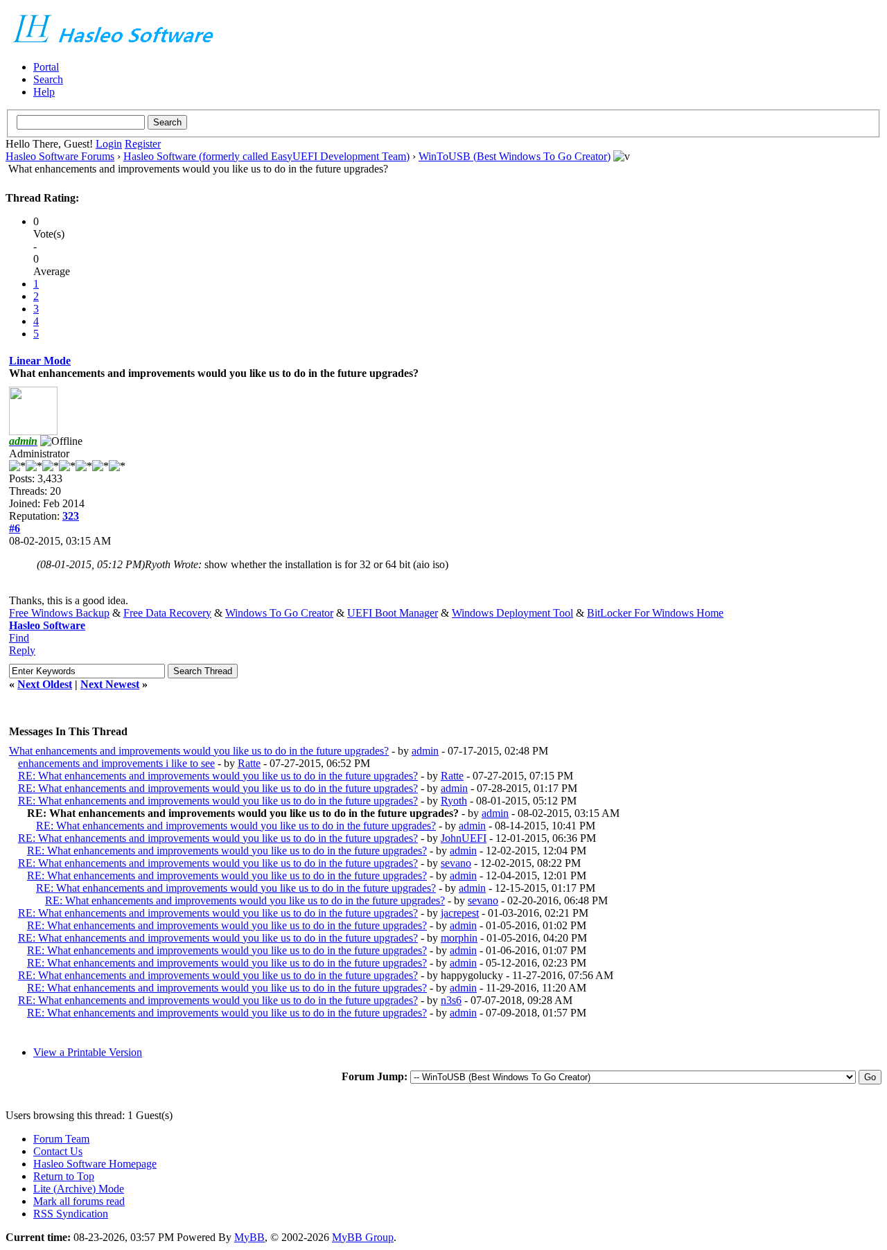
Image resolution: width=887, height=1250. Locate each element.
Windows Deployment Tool (512, 613)
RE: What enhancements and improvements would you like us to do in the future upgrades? (218, 776)
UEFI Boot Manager (392, 613)
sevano (456, 863)
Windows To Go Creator (279, 613)
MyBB (249, 1237)
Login (109, 144)
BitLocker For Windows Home (655, 613)
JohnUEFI (463, 838)
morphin (459, 938)
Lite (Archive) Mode (78, 1189)
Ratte (249, 763)
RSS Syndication (70, 1214)
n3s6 (451, 1000)
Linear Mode (40, 361)
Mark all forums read (79, 1201)
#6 (14, 528)
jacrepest (460, 913)
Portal (46, 67)
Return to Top (63, 1176)
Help (44, 92)
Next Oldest (44, 684)
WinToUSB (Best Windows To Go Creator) (515, 156)
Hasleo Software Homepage (95, 1164)
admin (425, 751)
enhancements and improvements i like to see (116, 763)
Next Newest (109, 684)
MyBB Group (363, 1237)
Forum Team (61, 1139)
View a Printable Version (87, 1052)
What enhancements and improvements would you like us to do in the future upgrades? (199, 751)
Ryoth (454, 801)
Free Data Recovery (167, 613)
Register (143, 144)
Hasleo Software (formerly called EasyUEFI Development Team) (266, 156)
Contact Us (57, 1151)
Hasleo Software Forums (60, 156)
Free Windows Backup (59, 613)
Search (48, 79)
